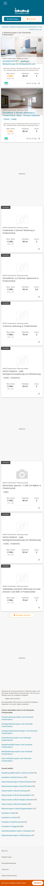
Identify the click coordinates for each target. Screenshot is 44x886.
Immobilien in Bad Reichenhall (13, 822)
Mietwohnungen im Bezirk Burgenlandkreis (17, 808)
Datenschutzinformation (9, 875)
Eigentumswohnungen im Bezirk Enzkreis (17, 786)
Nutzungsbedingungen (9, 863)
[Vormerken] (39, 40)
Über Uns (5, 851)
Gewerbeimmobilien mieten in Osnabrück (17, 831)
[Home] (22, 11)
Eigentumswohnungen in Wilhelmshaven (16, 835)
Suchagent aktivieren (23, 615)
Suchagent (32, 19)
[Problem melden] (39, 83)
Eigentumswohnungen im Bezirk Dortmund (17, 782)
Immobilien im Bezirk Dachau (12, 777)
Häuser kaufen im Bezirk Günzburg (14, 791)
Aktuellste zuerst (33, 29)
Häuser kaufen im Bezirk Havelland (14, 804)
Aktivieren (38, 883)
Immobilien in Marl (8, 813)
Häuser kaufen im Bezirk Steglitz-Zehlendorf (18, 800)
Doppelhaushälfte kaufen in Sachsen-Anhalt (18, 773)
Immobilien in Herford (9, 817)
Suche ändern (13, 19)
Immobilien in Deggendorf (11, 826)
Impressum (5, 869)
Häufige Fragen (7, 857)
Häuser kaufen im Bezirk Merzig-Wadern (16, 795)
